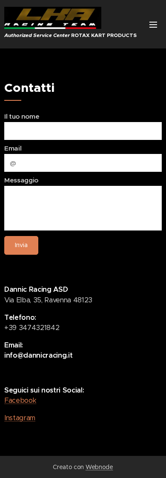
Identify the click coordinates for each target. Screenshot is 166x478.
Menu (153, 24)
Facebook (20, 400)
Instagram (19, 417)
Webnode (99, 467)
